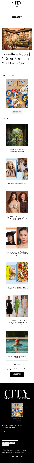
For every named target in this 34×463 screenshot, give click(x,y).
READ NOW (17, 112)
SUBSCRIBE (17, 374)
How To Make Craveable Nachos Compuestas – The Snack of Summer (17, 288)
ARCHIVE (22, 449)
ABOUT (3, 449)
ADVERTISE (28, 449)
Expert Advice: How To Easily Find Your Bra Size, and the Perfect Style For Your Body (17, 218)
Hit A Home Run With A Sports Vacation (17, 356)
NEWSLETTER (15, 449)
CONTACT (8, 449)
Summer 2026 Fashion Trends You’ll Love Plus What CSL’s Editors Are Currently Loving (17, 322)
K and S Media (20, 452)
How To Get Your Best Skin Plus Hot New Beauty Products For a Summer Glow (17, 253)
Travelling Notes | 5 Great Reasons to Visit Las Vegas (16, 58)
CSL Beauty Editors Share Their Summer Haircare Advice (17, 184)
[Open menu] (17, 6)
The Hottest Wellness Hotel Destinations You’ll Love (17, 150)
